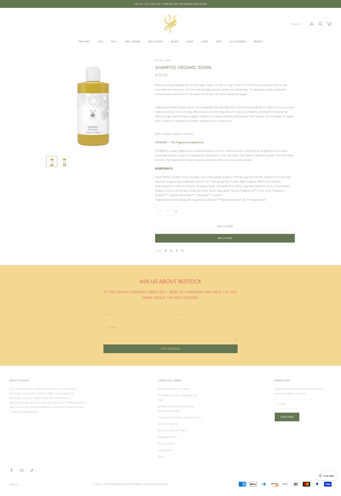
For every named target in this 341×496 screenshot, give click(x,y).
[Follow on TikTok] (32, 470)
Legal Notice (165, 450)
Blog (160, 456)
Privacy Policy (166, 443)
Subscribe (287, 417)
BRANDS (258, 41)
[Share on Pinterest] (176, 250)
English (295, 24)
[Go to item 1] (51, 161)
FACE (114, 41)
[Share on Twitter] (171, 250)
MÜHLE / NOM (162, 60)
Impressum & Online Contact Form (179, 417)
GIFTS (219, 41)
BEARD (174, 41)
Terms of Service (168, 424)
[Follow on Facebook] (11, 470)
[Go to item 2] (64, 161)
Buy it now (225, 238)
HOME (204, 41)
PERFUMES (84, 41)
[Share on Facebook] (165, 250)
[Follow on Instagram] (22, 470)
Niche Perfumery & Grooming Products (145, 484)
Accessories (238, 41)
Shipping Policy (167, 437)
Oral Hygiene (133, 41)
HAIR (100, 41)
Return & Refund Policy (172, 430)
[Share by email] (182, 250)
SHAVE (189, 41)
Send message (170, 348)
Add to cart (225, 226)
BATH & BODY (155, 41)
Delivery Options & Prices (174, 389)
